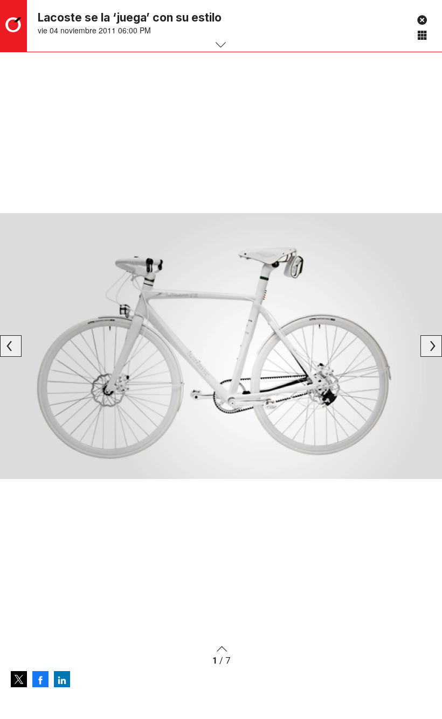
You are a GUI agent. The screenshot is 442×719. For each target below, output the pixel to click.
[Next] (431, 346)
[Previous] (11, 346)
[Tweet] (19, 679)
